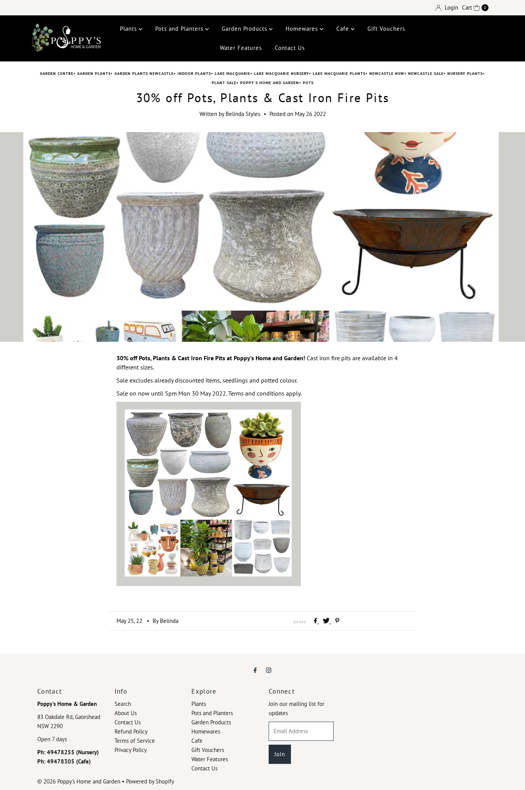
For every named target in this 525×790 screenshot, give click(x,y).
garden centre (56, 73)
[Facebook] (255, 669)
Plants (129, 28)
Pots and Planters (180, 28)
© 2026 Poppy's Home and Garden (78, 781)
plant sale (224, 82)
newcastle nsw (386, 73)
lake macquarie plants (339, 73)
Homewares (303, 28)
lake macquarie (232, 73)
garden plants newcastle (144, 73)
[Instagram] (268, 669)
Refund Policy (131, 731)
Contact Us (290, 47)
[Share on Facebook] (316, 621)
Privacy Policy (131, 750)
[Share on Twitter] (327, 621)
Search (123, 703)
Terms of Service (135, 740)
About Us (126, 713)
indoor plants (194, 73)
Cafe (343, 28)
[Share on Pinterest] (337, 621)
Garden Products (245, 28)
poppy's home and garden (269, 82)
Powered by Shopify (150, 781)
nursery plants (465, 73)
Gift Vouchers (386, 28)
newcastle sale (426, 73)
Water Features (241, 47)
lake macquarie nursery (281, 73)
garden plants (94, 73)
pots (308, 82)
